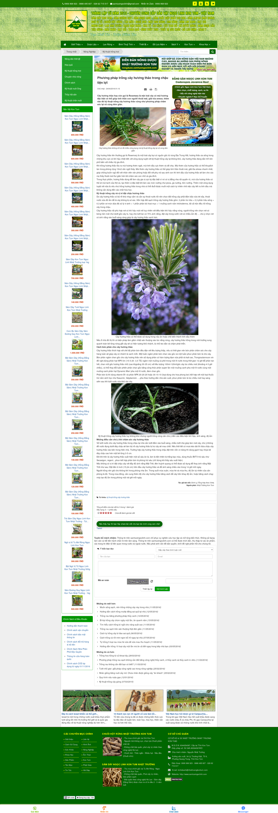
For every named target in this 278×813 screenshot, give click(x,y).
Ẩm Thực (87, 754)
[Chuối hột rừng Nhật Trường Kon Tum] (112, 747)
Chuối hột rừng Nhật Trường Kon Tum (127, 733)
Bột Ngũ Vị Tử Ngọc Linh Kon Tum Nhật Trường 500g (77, 568)
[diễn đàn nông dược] (155, 63)
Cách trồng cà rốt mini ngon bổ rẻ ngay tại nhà (121, 637)
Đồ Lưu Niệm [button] (159, 44)
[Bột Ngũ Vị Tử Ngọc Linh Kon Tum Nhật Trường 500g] (77, 576)
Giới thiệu (69, 739)
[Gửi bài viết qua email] (146, 89)
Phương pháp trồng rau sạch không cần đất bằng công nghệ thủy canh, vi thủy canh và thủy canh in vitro (147, 659)
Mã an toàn (103, 580)
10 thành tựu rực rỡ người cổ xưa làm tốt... (135, 713)
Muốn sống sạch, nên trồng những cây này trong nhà (124, 607)
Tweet (99, 528)
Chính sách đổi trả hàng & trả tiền (78, 643)
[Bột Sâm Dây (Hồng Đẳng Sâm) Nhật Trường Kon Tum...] (77, 370)
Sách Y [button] (175, 44)
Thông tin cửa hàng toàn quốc (78, 657)
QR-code (70, 797)
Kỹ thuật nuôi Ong (73, 88)
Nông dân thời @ (72, 58)
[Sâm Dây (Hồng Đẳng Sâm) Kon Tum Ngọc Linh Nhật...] (77, 126)
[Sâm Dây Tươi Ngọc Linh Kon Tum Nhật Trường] (77, 317)
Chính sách (70, 82)
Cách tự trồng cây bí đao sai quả (115, 633)
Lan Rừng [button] (108, 44)
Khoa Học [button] (204, 44)
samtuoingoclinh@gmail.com (126, 3)
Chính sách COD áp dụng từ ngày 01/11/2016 (78, 665)
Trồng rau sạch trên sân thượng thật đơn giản (121, 628)
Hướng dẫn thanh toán (77, 625)
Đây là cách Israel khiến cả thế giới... (80, 713)
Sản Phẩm (69, 760)
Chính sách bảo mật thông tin (76, 636)
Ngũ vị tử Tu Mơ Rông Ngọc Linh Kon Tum (77, 544)
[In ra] (151, 89)
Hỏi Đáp (86, 770)
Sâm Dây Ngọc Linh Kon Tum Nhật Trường (128, 764)
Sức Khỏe (69, 749)
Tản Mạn (68, 765)
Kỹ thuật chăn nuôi (73, 100)
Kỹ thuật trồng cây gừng (110, 681)
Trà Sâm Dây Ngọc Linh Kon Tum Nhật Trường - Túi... (77, 520)
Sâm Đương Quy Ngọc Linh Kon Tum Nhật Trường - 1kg (77, 591)
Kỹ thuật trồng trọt (73, 70)
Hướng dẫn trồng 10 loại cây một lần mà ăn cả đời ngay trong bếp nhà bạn (134, 646)
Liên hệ (86, 739)
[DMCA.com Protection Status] (174, 779)
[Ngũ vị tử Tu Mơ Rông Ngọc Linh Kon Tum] (77, 552)
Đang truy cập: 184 (86, 797)
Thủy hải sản (71, 94)
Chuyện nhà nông (73, 76)
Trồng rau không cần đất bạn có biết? (116, 664)
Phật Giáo (87, 765)
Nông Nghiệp (88, 749)
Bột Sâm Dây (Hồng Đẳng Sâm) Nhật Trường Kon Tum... (77, 360)
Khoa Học (69, 754)
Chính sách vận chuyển (77, 630)
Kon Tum (87, 760)
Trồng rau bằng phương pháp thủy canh (118, 615)
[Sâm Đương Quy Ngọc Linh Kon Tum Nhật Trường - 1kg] (77, 600)
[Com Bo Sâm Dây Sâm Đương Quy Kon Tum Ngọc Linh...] (77, 344)
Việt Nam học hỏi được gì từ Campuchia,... (187, 713)
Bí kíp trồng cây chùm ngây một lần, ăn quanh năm (123, 620)
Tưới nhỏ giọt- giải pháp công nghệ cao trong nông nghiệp (126, 668)
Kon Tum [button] (188, 44)
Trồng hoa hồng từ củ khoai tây (113, 655)
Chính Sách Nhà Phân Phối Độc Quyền (77, 650)
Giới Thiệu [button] (76, 44)
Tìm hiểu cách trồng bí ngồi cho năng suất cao (121, 624)
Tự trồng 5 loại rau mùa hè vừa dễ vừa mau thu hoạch (125, 641)
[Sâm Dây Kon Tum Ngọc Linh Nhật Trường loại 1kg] (77, 269)
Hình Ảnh (87, 744)
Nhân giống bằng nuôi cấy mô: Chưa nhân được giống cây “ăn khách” (131, 672)
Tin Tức (68, 770)
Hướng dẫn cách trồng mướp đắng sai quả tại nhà (123, 611)
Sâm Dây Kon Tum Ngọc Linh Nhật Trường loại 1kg (77, 261)
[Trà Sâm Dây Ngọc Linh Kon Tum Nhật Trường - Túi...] (77, 528)
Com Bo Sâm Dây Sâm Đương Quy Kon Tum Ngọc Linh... (77, 334)
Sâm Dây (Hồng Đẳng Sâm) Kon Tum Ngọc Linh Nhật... (77, 117)
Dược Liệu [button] (92, 44)
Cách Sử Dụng (71, 744)
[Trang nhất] (65, 44)
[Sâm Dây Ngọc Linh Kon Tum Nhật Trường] (112, 777)
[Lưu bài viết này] (156, 89)
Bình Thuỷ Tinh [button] (126, 44)
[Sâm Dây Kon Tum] (192, 110)
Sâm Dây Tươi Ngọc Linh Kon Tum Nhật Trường (77, 308)
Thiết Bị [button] (143, 44)
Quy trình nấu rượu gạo (110, 677)
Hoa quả (69, 64)
